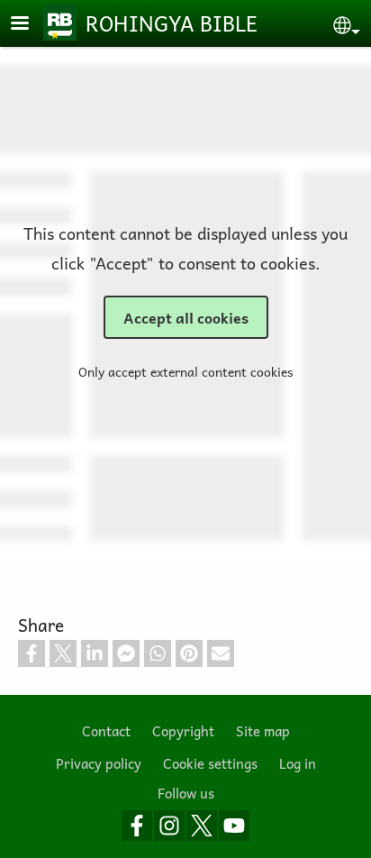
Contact (106, 730)
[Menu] (30, 25)
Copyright (183, 730)
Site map (263, 730)
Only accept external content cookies (186, 371)
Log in (297, 763)
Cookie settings (210, 763)
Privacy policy (98, 763)
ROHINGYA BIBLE (172, 23)
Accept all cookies (186, 317)
